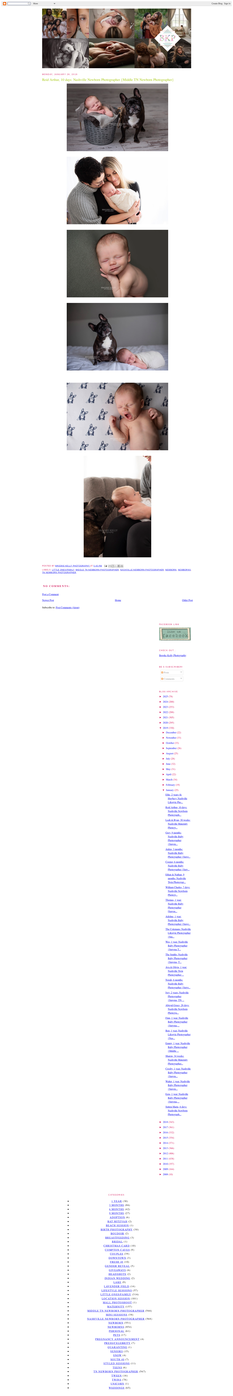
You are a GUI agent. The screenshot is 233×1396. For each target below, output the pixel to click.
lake (117, 1282)
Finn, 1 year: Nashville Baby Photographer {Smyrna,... (176, 1021)
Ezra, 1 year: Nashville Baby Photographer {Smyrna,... (176, 1097)
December (171, 732)
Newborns (184, 570)
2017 (166, 1127)
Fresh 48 (116, 1261)
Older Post (187, 600)
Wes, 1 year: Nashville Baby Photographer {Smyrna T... (176, 945)
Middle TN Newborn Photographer (97, 570)
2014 (166, 1142)
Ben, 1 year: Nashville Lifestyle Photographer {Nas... (178, 1034)
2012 (166, 1153)
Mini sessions (116, 1314)
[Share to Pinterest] (121, 566)
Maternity (115, 1306)
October (170, 742)
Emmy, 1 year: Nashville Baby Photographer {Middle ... (177, 1047)
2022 (166, 712)
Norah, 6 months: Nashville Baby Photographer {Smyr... (177, 983)
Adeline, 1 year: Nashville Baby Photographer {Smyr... (177, 920)
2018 (166, 1122)
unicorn (117, 1383)
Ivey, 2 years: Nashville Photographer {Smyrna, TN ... (177, 996)
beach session (117, 1225)
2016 (166, 1132)
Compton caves (117, 1249)
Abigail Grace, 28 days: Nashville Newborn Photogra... (177, 1008)
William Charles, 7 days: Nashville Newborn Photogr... (177, 890)
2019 (166, 727)
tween (116, 1375)
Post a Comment (50, 594)
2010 (166, 1163)
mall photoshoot (117, 1302)
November (171, 737)
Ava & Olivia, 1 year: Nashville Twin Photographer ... (176, 970)
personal (116, 1331)
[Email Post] (105, 566)
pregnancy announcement (117, 1339)
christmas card (117, 1245)
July (168, 758)
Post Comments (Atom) (67, 607)
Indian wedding (117, 1278)
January (170, 790)
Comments (169, 678)
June (168, 763)
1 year (116, 1201)
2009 (166, 1169)
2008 (166, 1174)
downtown (117, 1257)
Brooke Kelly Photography (172, 655)
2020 (166, 722)
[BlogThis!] (112, 566)
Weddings (117, 1387)
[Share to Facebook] (118, 566)
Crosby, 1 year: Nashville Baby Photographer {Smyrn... (178, 1072)
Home (118, 600)
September (171, 748)
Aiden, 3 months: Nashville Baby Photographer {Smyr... (177, 852)
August (170, 753)
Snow (117, 1355)
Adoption (117, 1217)
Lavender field (116, 1286)
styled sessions (117, 1363)
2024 (166, 701)
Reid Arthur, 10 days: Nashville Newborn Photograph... (176, 811)
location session (116, 1298)
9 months (116, 1213)
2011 (166, 1158)
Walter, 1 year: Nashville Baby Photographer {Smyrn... (177, 1085)
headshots (117, 1274)
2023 (166, 706)
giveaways (117, 1270)
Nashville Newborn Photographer (142, 570)
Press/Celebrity (117, 1343)
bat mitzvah (117, 1221)
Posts (166, 672)
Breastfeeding (117, 1237)
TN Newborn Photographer (59, 572)
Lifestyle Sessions (116, 1290)
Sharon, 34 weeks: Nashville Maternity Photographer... (176, 1059)
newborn (171, 570)
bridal (117, 1241)
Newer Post (48, 600)
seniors (116, 1351)
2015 (166, 1137)
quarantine (117, 1347)
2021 (166, 717)
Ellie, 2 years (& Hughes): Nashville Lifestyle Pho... (176, 798)
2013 (166, 1148)
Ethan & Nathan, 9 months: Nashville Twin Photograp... (175, 878)
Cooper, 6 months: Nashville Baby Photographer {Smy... (177, 865)
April (169, 774)
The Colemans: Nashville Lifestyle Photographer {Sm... (178, 932)
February (171, 784)
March (169, 779)
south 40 (117, 1359)
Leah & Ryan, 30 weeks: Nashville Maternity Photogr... (177, 823)
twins (116, 1379)
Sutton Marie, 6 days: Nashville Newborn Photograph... (176, 1110)
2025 (166, 696)
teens (117, 1367)
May (168, 769)
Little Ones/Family (63, 570)
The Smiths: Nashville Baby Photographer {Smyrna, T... (176, 958)
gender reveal (117, 1266)
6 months (116, 1209)
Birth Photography (117, 1229)
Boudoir (117, 1233)
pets (116, 1335)
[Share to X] (115, 566)
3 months (116, 1205)
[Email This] (109, 566)
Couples (116, 1253)
